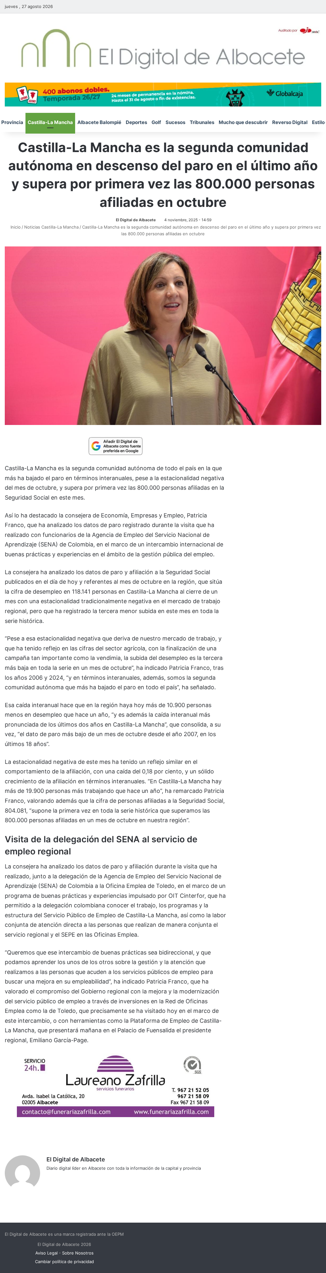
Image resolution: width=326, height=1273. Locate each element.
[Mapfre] (115, 1115)
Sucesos (175, 122)
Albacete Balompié (99, 122)
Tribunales (202, 122)
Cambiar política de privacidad (64, 1261)
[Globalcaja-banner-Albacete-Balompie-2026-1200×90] (163, 94)
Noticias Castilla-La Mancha (51, 227)
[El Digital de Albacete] (163, 48)
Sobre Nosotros (78, 1252)
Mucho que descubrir (243, 122)
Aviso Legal (46, 1252)
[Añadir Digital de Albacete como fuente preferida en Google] (116, 445)
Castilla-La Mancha (50, 122)
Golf (156, 122)
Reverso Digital (290, 122)
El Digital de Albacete (136, 219)
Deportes (136, 122)
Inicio (15, 227)
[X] (65, 1178)
